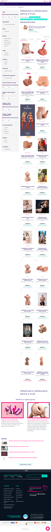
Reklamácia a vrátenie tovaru (9, 502)
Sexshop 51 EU (19, 492)
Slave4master (19, 497)
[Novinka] (42, 49)
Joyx (17, 499)
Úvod (2, 7)
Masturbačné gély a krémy (26, 19)
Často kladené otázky (9, 497)
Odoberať (44, 475)
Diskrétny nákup (7, 495)
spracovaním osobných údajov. (34, 479)
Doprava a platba (8, 492)
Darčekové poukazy (8, 490)
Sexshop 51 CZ (19, 490)
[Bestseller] (28, 144)
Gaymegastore (19, 495)
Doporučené (23, 39)
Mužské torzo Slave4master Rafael (37, 27)
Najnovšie (46, 39)
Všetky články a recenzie (25, 464)
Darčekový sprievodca (9, 488)
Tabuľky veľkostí (7, 499)
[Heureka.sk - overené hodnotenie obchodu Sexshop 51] (25, 518)
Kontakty (18, 488)
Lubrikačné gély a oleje (35, 17)
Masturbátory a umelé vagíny (40, 19)
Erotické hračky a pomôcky (11, 7)
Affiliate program (20, 501)
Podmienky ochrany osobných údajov (8, 507)
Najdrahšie (39, 39)
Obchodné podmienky (9, 504)
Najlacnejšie (31, 39)
